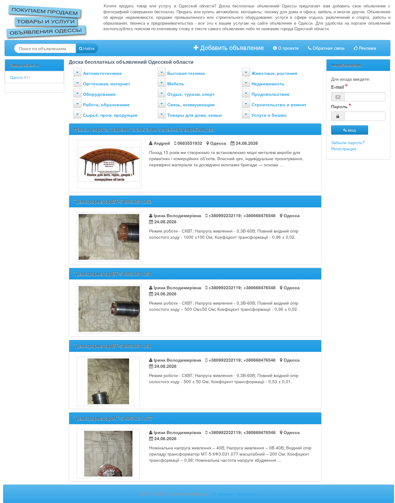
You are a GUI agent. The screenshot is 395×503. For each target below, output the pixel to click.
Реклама (367, 48)
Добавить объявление (231, 47)
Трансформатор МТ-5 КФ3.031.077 (113, 418)
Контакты (247, 494)
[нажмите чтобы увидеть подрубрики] (77, 72)
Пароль (339, 106)
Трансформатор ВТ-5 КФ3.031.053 (113, 201)
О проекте (288, 48)
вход (351, 129)
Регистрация (343, 148)
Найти (88, 48)
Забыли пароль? (348, 142)
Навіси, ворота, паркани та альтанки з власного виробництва (144, 129)
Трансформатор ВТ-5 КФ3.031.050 (113, 345)
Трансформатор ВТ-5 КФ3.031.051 (113, 273)
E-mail (337, 87)
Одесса (20, 77)
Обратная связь (328, 48)
